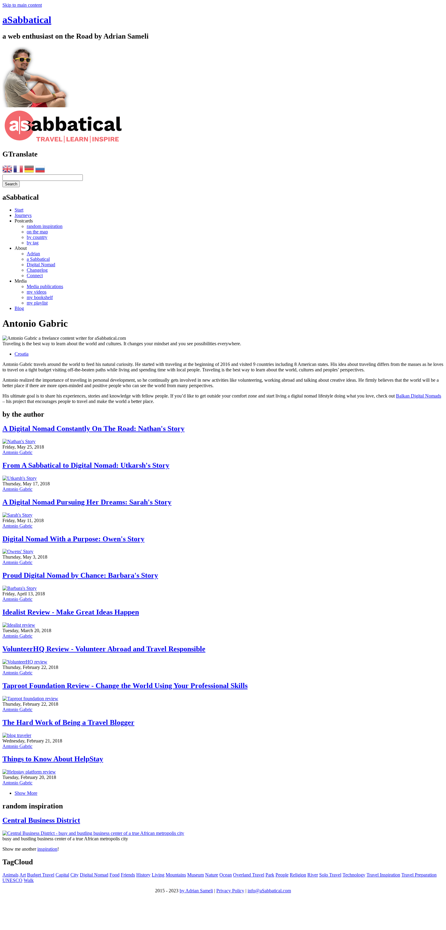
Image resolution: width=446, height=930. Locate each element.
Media (21, 281)
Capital (62, 874)
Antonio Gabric (17, 452)
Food (115, 874)
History (143, 874)
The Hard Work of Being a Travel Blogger (68, 722)
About (21, 248)
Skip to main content (22, 5)
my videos (36, 291)
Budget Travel (40, 874)
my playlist (37, 302)
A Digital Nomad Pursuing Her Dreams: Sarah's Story (86, 502)
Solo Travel (330, 874)
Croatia (22, 353)
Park (269, 874)
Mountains (176, 874)
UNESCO (12, 880)
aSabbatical (26, 19)
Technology (354, 874)
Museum (195, 874)
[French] (18, 170)
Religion (298, 874)
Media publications (45, 286)
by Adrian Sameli (196, 890)
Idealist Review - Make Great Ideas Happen (70, 612)
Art (22, 874)
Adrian (33, 253)
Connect (35, 275)
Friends (128, 874)
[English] (7, 170)
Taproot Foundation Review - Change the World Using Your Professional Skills (125, 686)
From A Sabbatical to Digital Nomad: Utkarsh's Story (85, 465)
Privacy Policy (230, 890)
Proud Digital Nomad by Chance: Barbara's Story (80, 575)
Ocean (225, 874)
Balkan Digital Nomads (418, 395)
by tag (33, 242)
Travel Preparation (419, 874)
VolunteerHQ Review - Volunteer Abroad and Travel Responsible (103, 649)
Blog (19, 308)
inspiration (47, 849)
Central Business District (41, 820)
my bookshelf (40, 297)
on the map (37, 231)
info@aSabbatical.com (269, 890)
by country (37, 237)
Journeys (23, 215)
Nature (211, 874)
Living (158, 874)
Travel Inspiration (383, 874)
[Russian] (40, 170)
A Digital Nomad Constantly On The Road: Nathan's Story (93, 428)
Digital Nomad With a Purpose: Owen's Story (73, 539)
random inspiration (45, 226)
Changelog (37, 270)
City (74, 874)
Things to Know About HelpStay (52, 759)
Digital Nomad (41, 264)
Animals (10, 874)
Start (19, 209)
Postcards (24, 220)
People (282, 874)
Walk (29, 880)
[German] (29, 170)
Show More (26, 793)
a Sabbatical (38, 259)
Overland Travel (248, 874)
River (312, 874)
